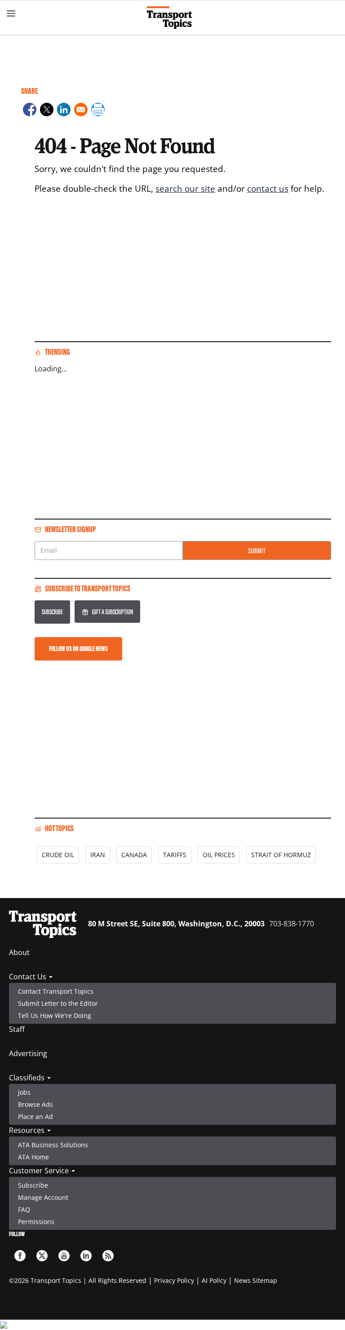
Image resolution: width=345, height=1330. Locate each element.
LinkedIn (86, 1255)
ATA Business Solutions (53, 1145)
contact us (267, 188)
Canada (134, 854)
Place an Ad (35, 1116)
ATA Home (33, 1157)
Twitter (42, 1255)
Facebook (20, 1255)
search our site (185, 188)
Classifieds (27, 1078)
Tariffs (174, 854)
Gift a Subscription (112, 612)
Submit (257, 550)
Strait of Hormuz (281, 854)
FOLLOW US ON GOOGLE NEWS (78, 648)
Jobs (24, 1092)
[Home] (173, 17)
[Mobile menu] (11, 13)
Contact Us (28, 977)
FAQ (24, 1209)
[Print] (98, 111)
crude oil (58, 854)
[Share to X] (46, 111)
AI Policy (214, 1280)
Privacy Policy (174, 1280)
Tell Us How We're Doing (54, 1015)
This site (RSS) (108, 1255)
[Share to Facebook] (29, 111)
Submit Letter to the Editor (58, 1003)
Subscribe (52, 612)
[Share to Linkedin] (64, 111)
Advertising (28, 1053)
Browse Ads (35, 1104)
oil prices (219, 854)
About (19, 952)
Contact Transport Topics (55, 991)
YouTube (64, 1255)
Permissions (36, 1221)
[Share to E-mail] (81, 111)
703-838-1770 (291, 924)
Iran (97, 854)
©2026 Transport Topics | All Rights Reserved (77, 1280)
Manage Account (43, 1197)
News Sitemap (255, 1280)
